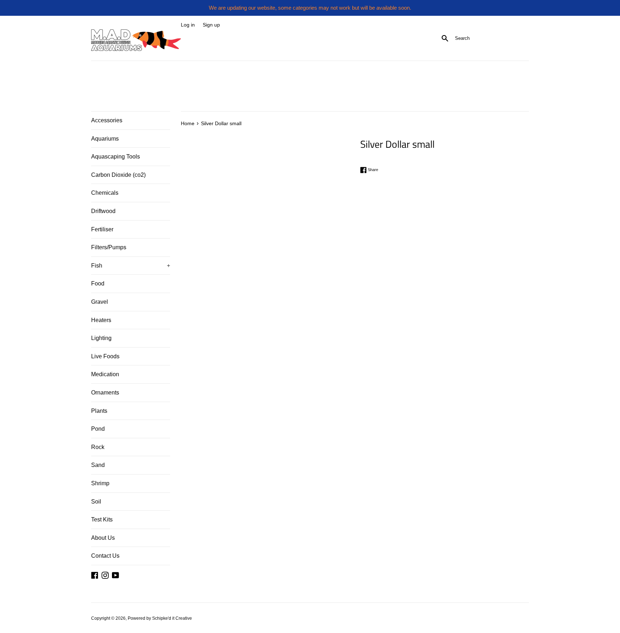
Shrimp (100, 483)
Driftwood (103, 211)
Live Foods (105, 356)
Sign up (211, 25)
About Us (103, 538)
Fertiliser (102, 229)
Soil (96, 502)
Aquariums (105, 139)
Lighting (101, 338)
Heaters (101, 320)
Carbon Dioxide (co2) (118, 175)
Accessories (106, 120)
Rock (97, 447)
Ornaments (105, 392)
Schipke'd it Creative (172, 618)
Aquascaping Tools (115, 156)
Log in (188, 25)
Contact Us (105, 556)
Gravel (99, 302)
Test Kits (102, 519)
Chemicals (104, 193)
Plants (99, 411)
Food (97, 283)
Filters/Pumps (108, 247)
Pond (98, 429)
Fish (130, 266)
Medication (105, 374)
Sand (98, 465)
